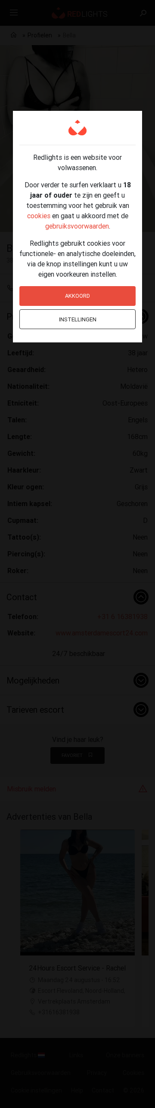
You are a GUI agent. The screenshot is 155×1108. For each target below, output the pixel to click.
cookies (38, 215)
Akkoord (77, 295)
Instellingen (77, 319)
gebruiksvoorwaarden (77, 226)
